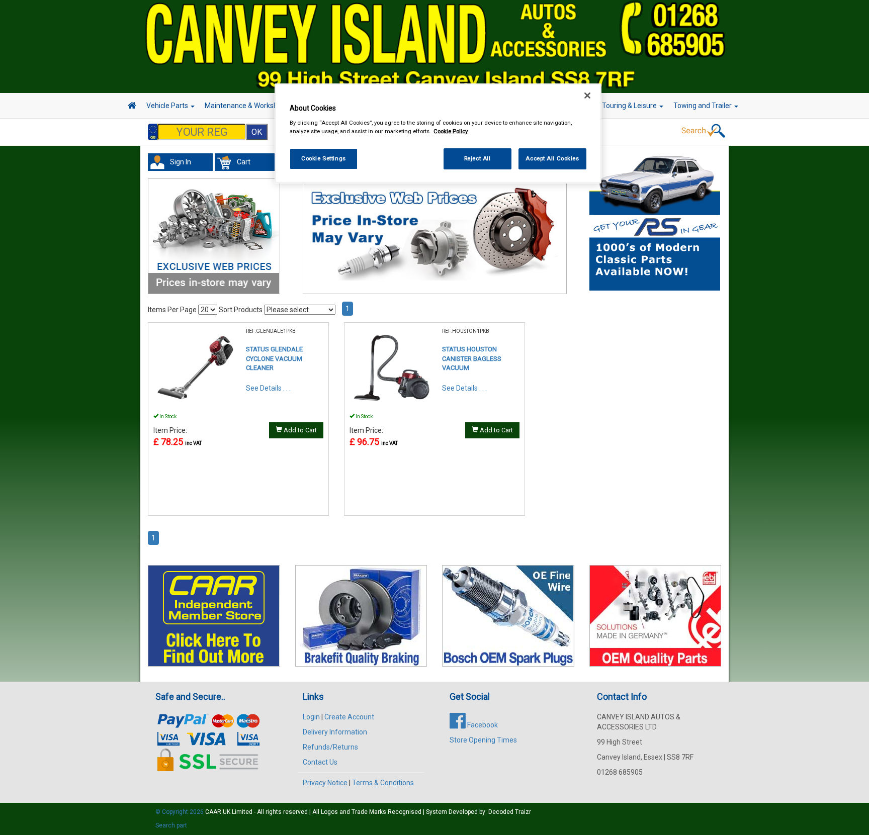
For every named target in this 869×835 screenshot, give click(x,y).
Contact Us (320, 762)
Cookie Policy (450, 131)
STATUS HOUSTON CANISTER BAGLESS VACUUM (471, 358)
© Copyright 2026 (180, 811)
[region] (438, 133)
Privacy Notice (325, 783)
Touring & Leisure (630, 106)
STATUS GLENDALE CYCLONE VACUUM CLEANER (274, 358)
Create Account (349, 717)
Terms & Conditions (383, 783)
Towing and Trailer (703, 106)
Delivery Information (335, 732)
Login (311, 717)
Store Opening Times (483, 740)
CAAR (213, 811)
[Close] (587, 95)
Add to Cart (299, 430)
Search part (171, 825)
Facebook (482, 725)
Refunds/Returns (330, 747)
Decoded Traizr (509, 811)
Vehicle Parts (168, 106)
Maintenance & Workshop (246, 106)
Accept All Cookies (552, 158)
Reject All (477, 158)
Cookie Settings (323, 158)
